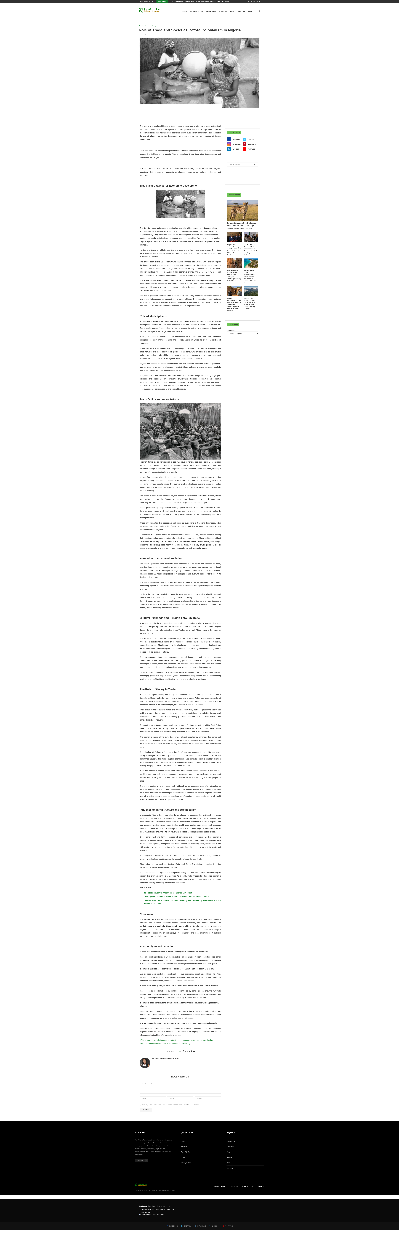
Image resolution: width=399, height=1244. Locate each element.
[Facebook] (248, 1)
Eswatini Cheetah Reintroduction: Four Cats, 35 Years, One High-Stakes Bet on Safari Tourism (201, 1)
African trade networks (149, 1040)
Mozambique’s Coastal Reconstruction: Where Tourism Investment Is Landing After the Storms (250, 277)
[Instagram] (254, 1)
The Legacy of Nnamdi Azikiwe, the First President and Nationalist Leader (176, 897)
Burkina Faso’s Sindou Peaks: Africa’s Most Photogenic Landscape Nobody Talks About (234, 276)
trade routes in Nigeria (184, 1044)
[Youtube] (259, 1)
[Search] (259, 11)
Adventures (211, 11)
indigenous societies (166, 1040)
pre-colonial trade (154, 1044)
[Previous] (170, 1)
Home (184, 11)
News (232, 11)
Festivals (230, 1168)
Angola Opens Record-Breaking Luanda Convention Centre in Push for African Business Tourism (234, 250)
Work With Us (185, 1152)
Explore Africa (196, 11)
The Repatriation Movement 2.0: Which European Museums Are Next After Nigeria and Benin (250, 250)
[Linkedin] (257, 1)
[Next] (172, 1)
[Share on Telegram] (191, 1051)
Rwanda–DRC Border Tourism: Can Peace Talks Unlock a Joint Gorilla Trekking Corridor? (249, 304)
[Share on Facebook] (183, 1051)
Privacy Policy (186, 1163)
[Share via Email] (194, 1051)
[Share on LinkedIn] (189, 1051)
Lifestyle (223, 11)
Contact (183, 1157)
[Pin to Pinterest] (187, 1051)
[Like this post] (181, 1051)
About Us (184, 1146)
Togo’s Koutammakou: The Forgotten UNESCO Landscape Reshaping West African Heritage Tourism (234, 305)
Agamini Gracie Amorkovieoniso (165, 1058)
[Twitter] (251, 1)
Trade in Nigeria (168, 1044)
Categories (231, 330)
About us (241, 11)
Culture (229, 1152)
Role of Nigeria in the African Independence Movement (167, 893)
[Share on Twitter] (185, 1051)
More (250, 11)
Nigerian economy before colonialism (190, 1040)
